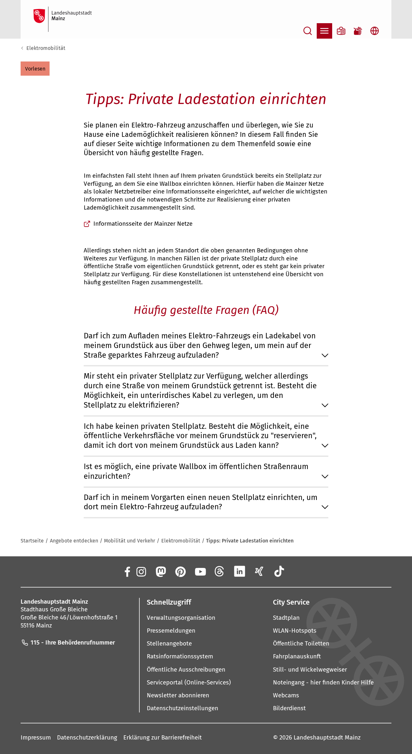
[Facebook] (127, 571)
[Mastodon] (160, 571)
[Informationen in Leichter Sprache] (341, 31)
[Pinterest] (180, 571)
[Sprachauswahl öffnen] (374, 31)
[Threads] (220, 571)
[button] (35, 68)
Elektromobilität (45, 48)
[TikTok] (279, 571)
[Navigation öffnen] (324, 31)
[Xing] (259, 571)
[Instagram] (140, 571)
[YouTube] (200, 571)
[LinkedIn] (239, 571)
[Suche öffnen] (307, 31)
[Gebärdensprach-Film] (358, 31)
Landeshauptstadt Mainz (327, 737)
